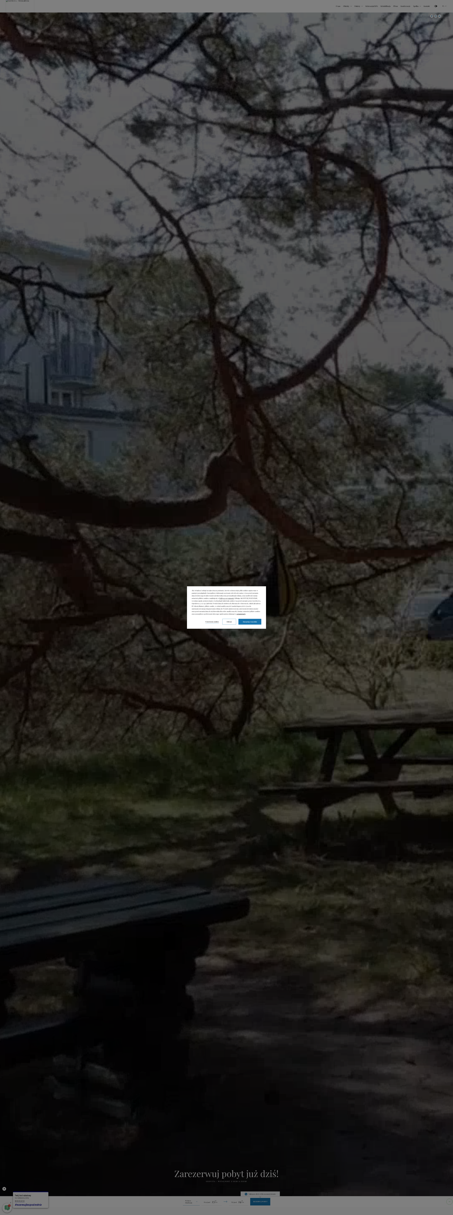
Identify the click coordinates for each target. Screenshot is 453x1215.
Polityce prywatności (226, 598)
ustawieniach (241, 614)
